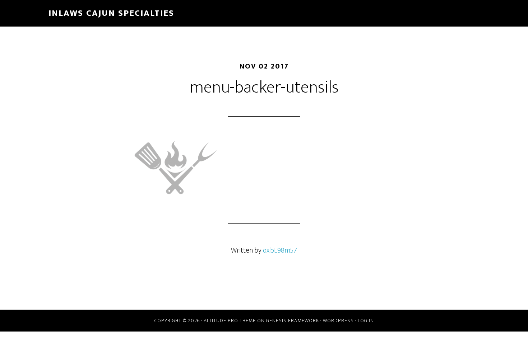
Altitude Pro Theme (230, 320)
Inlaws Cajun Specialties (111, 13)
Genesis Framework (292, 320)
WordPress (338, 320)
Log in (366, 320)
